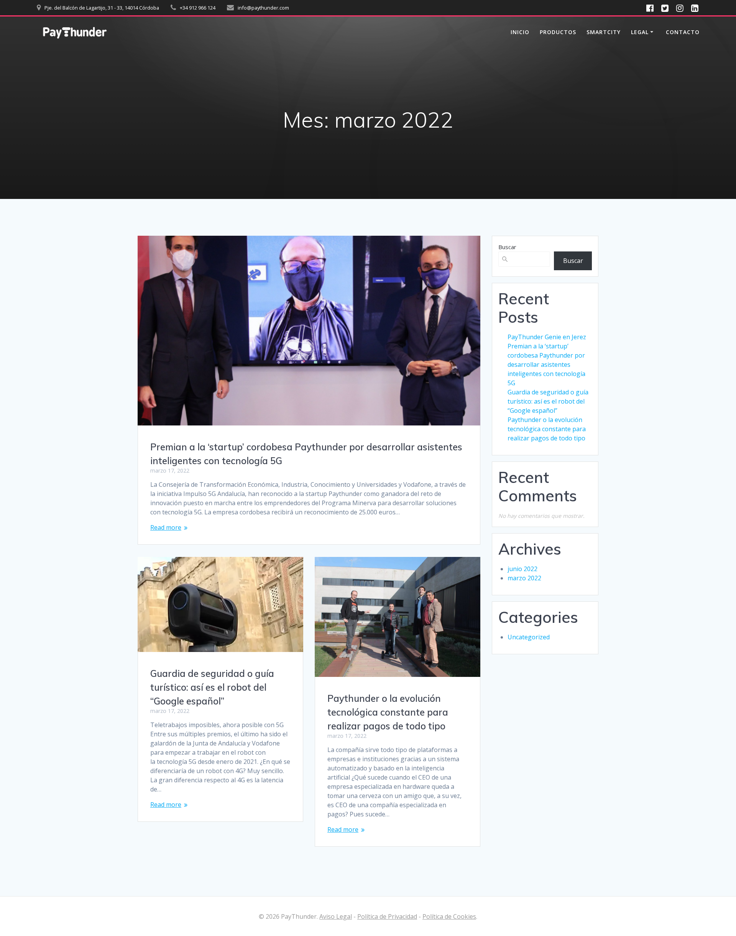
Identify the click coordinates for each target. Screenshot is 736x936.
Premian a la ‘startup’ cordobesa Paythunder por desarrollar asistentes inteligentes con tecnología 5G (546, 364)
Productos (558, 32)
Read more (165, 527)
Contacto (683, 32)
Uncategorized (529, 637)
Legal (640, 32)
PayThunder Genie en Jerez (547, 337)
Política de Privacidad (387, 916)
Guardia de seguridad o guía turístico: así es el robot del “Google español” (212, 687)
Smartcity (603, 32)
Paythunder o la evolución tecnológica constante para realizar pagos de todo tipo (387, 712)
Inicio (520, 32)
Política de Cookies (449, 916)
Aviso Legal (335, 916)
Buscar (507, 247)
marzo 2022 (524, 578)
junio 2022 (522, 569)
